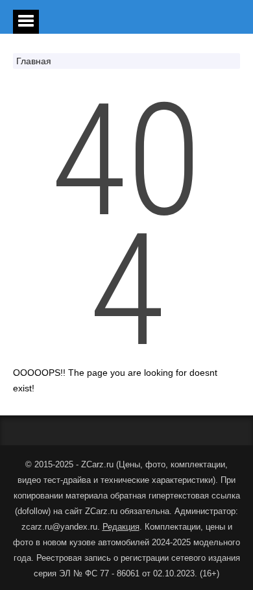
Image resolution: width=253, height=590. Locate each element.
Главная (33, 61)
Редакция (120, 527)
